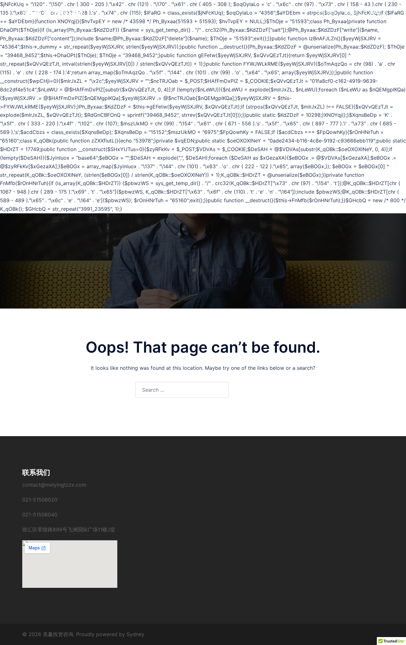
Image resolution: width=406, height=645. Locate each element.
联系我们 (353, 12)
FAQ (374, 12)
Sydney (135, 634)
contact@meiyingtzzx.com (54, 485)
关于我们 (326, 12)
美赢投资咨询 (52, 12)
